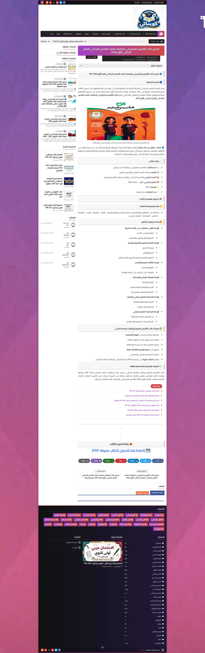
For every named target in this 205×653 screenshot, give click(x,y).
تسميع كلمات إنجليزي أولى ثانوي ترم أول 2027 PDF (143, 410)
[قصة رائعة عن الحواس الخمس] (72, 66)
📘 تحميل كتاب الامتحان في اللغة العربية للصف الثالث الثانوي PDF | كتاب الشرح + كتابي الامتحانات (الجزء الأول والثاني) (54, 103)
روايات (58, 33)
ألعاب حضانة (65, 519)
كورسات (57, 524)
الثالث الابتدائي (88, 515)
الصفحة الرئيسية (159, 2)
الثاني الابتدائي (156, 519)
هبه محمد (66, 223)
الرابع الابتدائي (96, 519)
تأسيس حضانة (106, 33)
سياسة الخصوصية (147, 2)
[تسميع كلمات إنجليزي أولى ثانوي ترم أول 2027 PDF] (69, 208)
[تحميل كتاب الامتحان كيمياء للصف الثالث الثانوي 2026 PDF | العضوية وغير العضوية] (72, 81)
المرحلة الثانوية (120, 33)
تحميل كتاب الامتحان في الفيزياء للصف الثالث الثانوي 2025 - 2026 (55, 135)
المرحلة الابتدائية (150, 33)
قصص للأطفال (67, 33)
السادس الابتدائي (139, 60)
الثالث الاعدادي (73, 515)
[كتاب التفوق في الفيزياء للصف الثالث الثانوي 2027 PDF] (69, 194)
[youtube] (57, 2)
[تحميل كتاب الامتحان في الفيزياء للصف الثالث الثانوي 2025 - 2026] (72, 134)
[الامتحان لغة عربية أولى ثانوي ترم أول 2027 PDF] (69, 157)
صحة (51, 33)
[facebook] (64, 2)
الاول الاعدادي (116, 515)
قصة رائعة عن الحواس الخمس (56, 67)
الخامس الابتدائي (111, 519)
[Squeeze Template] (162, 650)
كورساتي (141, 650)
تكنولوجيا (78, 33)
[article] (100, 474)
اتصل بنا (137, 2)
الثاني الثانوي (126, 519)
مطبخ (47, 524)
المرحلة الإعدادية (135, 33)
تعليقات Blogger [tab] (142, 493)
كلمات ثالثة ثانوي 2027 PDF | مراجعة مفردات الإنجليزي (65, 41)
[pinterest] (50, 2)
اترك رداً (65, 227)
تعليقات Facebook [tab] (157, 492)
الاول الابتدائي (131, 515)
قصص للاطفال (70, 524)
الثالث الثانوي (59, 515)
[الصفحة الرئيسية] (160, 34)
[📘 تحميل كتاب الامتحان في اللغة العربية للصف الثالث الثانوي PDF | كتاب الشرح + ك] (72, 99)
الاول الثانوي (102, 515)
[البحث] (42, 2)
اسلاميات (158, 515)
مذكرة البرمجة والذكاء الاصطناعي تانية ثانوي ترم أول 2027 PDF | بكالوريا (136, 400)
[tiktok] (53, 2)
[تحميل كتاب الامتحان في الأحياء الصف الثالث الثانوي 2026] (72, 119)
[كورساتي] (148, 18)
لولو (68, 233)
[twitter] (60, 2)
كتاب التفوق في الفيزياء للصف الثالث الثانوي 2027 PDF (142, 405)
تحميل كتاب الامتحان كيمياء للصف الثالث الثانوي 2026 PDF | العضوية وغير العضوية (54, 84)
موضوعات (95, 33)
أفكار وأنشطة (145, 515)
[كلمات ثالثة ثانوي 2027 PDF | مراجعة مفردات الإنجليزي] (69, 168)
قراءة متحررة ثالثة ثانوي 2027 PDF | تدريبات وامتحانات (142, 414)
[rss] (47, 2)
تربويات (86, 33)
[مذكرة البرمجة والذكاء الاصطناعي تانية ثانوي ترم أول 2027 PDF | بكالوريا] (69, 181)
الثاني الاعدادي (141, 519)
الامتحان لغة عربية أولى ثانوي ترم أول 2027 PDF (104, 41)
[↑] (102, 647)
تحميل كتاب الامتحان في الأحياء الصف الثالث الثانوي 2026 (56, 120)
